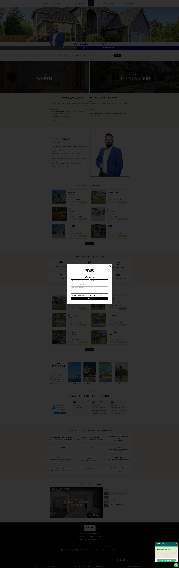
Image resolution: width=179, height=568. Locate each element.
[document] (89, 284)
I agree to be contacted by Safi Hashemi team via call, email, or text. (87, 295)
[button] (109, 266)
